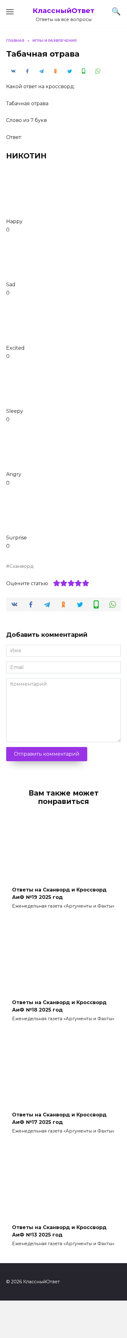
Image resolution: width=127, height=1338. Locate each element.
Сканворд (21, 566)
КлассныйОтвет (63, 10)
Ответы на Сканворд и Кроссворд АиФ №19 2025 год (59, 893)
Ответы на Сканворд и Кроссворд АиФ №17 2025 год (59, 1118)
